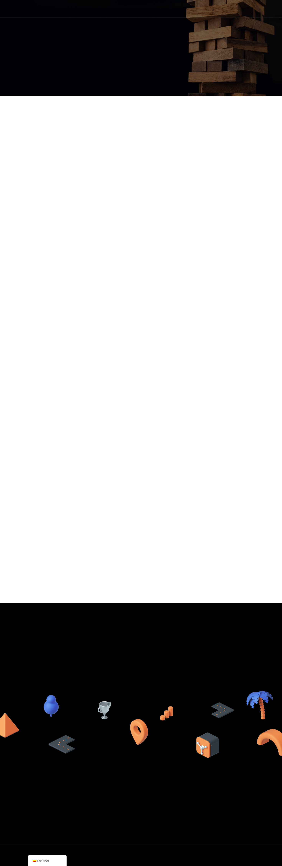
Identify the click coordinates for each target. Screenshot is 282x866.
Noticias (221, 8)
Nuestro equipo (193, 807)
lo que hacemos (193, 801)
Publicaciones (191, 819)
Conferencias (191, 824)
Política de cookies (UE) (241, 796)
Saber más (178, 8)
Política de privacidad (239, 801)
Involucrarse (240, 8)
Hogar (161, 8)
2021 (96, 859)
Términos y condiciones (241, 807)
